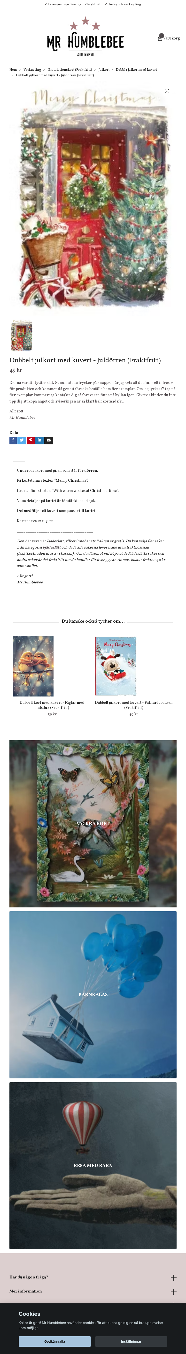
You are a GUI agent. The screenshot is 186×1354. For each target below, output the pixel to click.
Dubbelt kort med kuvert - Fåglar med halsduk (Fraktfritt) (52, 705)
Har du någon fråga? (28, 1277)
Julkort (104, 70)
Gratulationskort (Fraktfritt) (70, 70)
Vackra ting (32, 70)
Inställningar (131, 1341)
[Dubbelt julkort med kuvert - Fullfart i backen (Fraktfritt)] (134, 666)
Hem (13, 70)
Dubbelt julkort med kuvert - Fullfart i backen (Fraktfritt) (134, 705)
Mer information (25, 1291)
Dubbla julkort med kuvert (136, 70)
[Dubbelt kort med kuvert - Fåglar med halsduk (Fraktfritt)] (52, 666)
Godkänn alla (54, 1341)
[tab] (19, 458)
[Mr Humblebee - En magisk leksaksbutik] (85, 39)
